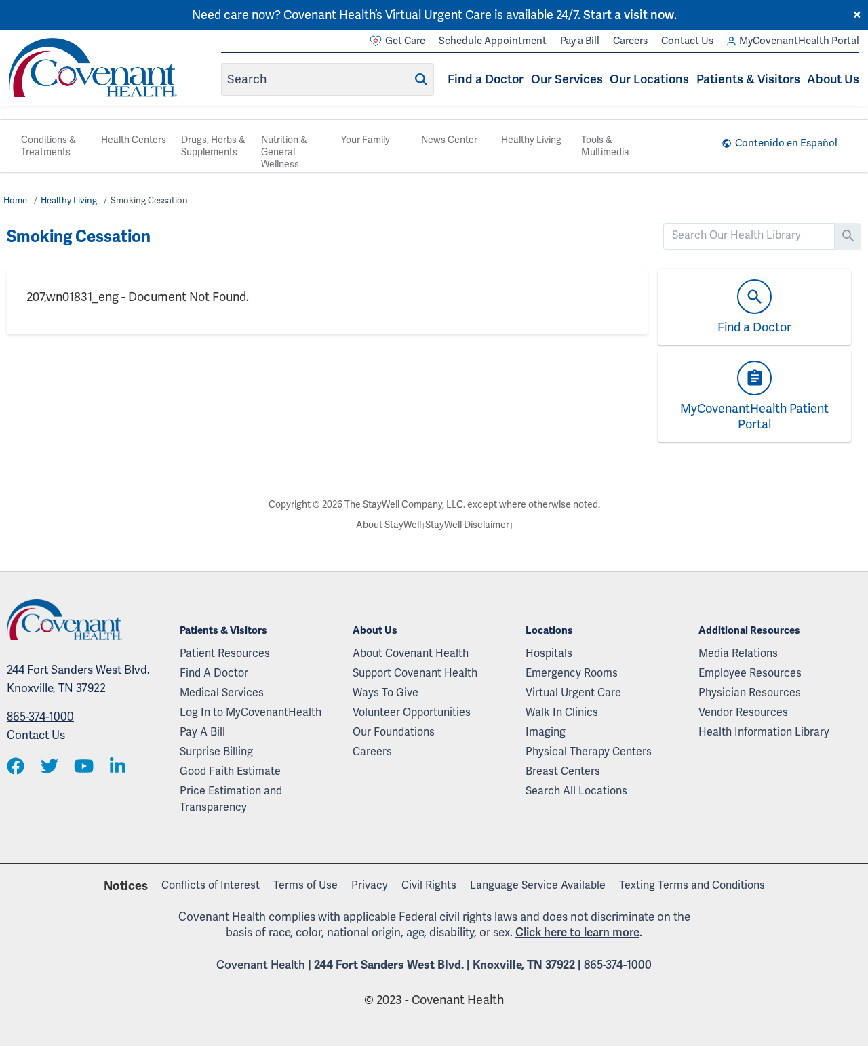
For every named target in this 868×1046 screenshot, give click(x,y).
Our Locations (649, 79)
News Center (449, 140)
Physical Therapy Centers (589, 751)
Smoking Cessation (149, 200)
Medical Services (222, 692)
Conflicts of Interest (210, 885)
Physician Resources (749, 692)
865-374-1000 (40, 716)
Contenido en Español (786, 143)
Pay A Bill (202, 732)
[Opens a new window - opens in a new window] (15, 767)
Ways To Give (385, 692)
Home (15, 200)
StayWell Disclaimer (467, 525)
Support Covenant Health (415, 673)
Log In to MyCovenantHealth (250, 712)
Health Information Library (763, 732)
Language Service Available (538, 885)
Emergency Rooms (572, 673)
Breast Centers (563, 771)
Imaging (546, 732)
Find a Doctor (486, 79)
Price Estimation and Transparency (231, 799)
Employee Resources (750, 673)
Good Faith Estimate (230, 771)
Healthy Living (531, 140)
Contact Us (687, 40)
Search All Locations (576, 791)
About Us (833, 79)
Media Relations (738, 653)
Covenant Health (260, 964)
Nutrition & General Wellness (284, 152)
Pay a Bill (579, 40)
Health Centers (133, 140)
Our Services (567, 79)
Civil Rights (428, 885)
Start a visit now (628, 14)
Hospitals (549, 653)
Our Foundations (394, 732)
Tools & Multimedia (605, 146)
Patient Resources (225, 653)
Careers (630, 40)
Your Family (365, 140)
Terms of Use (305, 885)
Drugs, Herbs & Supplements (213, 146)
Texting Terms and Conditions (692, 885)
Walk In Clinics (562, 712)
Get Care (405, 40)
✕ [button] (857, 15)
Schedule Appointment (493, 40)
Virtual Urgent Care (573, 692)
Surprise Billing (216, 751)
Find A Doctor (214, 673)
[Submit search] (421, 79)
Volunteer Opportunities (412, 712)
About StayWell (388, 525)
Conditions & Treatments (48, 146)
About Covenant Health (411, 653)
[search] (749, 235)
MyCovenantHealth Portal (799, 40)
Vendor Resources (743, 712)
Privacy (369, 885)
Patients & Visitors (748, 79)
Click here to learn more (577, 932)
